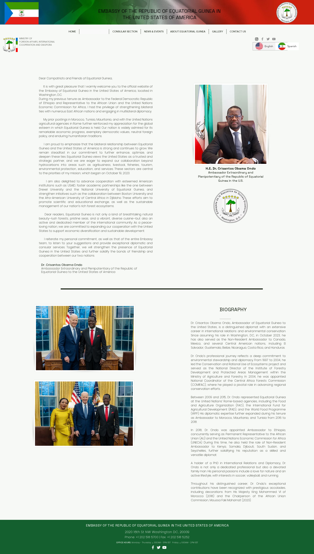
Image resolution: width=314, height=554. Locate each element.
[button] (217, 31)
